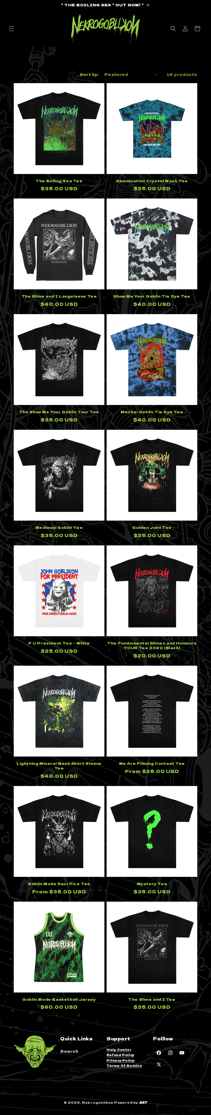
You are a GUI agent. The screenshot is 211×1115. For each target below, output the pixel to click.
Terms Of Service (124, 1066)
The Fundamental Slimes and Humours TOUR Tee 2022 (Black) (151, 645)
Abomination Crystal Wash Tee (152, 181)
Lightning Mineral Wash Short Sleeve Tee (59, 766)
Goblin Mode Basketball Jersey (59, 999)
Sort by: (89, 74)
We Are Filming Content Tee (152, 763)
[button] (11, 29)
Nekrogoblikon (97, 1102)
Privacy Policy (120, 1060)
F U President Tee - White (59, 643)
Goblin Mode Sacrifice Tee (59, 884)
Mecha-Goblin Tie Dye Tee (152, 412)
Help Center (119, 1050)
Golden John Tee (152, 527)
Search (69, 1051)
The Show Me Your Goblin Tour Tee (59, 412)
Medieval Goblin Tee (59, 527)
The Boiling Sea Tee (58, 181)
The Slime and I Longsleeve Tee (59, 296)
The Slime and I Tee (151, 999)
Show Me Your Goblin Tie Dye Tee (151, 296)
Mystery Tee (152, 884)
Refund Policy (120, 1055)
